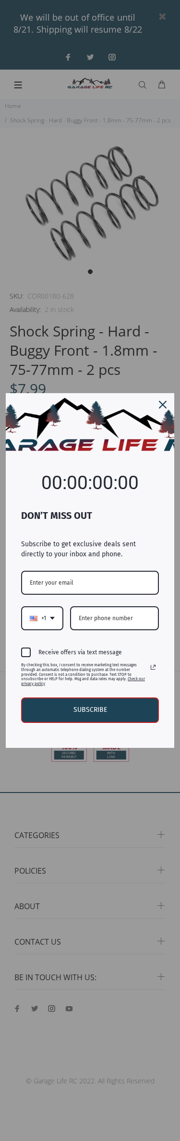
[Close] (162, 404)
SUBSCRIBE (90, 710)
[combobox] (42, 618)
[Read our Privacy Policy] (153, 667)
